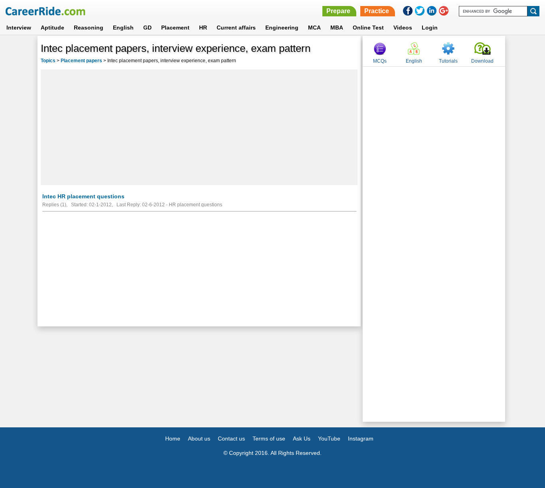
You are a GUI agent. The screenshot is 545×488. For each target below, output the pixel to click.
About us (199, 438)
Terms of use (269, 438)
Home (172, 438)
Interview (18, 27)
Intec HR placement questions (83, 196)
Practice (376, 11)
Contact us (231, 438)
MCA (314, 27)
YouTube (329, 438)
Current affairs (236, 27)
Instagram (360, 438)
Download (482, 61)
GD (147, 27)
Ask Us (301, 438)
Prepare (338, 11)
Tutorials (448, 61)
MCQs (380, 61)
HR (203, 27)
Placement (175, 27)
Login (430, 27)
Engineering (281, 27)
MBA (336, 27)
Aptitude (52, 27)
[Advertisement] (199, 127)
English (123, 27)
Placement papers (81, 60)
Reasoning (88, 27)
